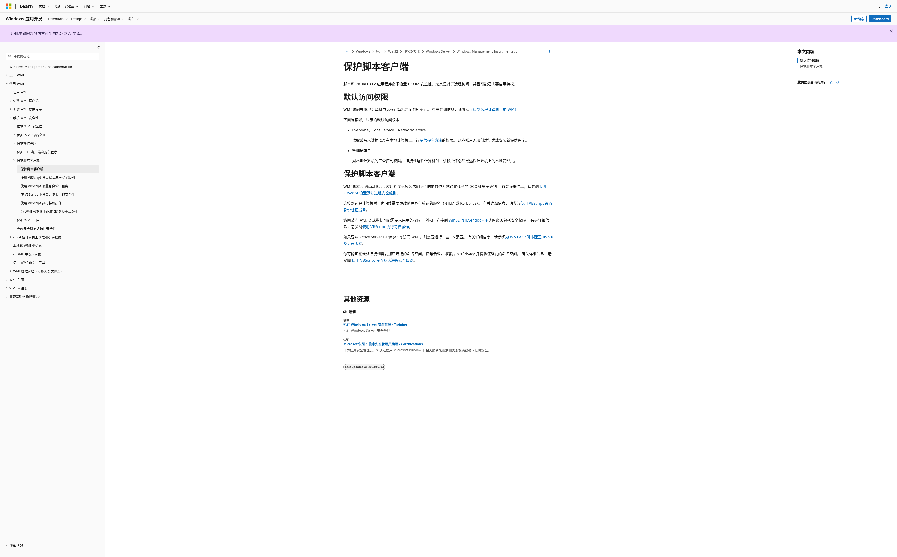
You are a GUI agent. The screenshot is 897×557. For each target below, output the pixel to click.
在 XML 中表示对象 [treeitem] (27, 254)
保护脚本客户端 (811, 66)
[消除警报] (891, 31)
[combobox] (52, 56)
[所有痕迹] (347, 51)
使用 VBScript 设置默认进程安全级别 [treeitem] (48, 177)
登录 (888, 6)
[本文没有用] (837, 82)
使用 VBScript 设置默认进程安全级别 (382, 260)
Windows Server (438, 51)
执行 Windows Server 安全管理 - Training (375, 324)
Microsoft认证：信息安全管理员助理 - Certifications (383, 344)
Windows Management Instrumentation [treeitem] (40, 66)
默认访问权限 (809, 60)
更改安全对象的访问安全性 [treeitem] (36, 228)
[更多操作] (549, 51)
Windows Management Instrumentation (488, 51)
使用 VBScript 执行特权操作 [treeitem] (41, 203)
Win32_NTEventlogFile (468, 220)
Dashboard (880, 19)
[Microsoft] (9, 6)
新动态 (859, 19)
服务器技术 (412, 51)
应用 (379, 51)
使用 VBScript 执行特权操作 (385, 226)
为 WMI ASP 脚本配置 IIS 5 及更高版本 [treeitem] (49, 211)
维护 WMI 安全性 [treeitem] (29, 126)
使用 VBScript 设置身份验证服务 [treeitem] (44, 186)
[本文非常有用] (831, 82)
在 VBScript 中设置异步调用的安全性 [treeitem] (48, 194)
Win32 (393, 51)
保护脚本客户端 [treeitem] (32, 169)
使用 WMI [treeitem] (20, 92)
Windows (363, 51)
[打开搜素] (878, 6)
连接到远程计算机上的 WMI (492, 109)
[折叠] (99, 47)
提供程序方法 (431, 140)
